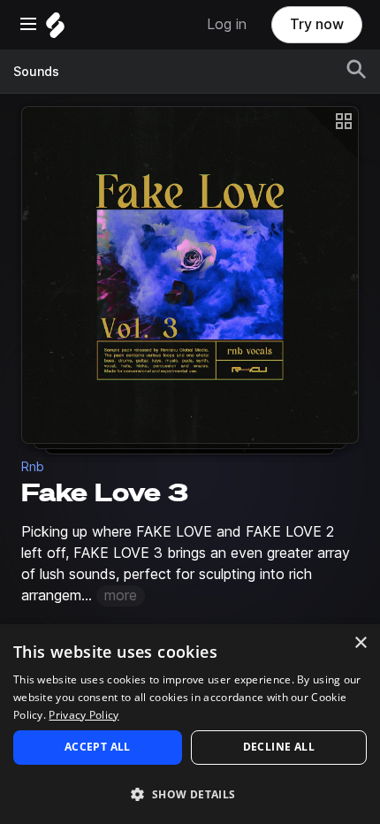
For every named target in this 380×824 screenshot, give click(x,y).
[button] (190, 793)
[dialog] (190, 724)
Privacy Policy (83, 714)
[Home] (55, 30)
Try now (317, 24)
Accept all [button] (98, 746)
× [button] (360, 643)
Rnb (32, 467)
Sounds (36, 72)
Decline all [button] (279, 746)
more (120, 595)
